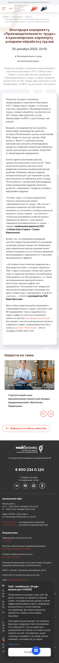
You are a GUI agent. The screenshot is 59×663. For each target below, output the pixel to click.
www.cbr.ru (6, 541)
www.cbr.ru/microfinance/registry (16, 549)
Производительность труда (29, 56)
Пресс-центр (17, 17)
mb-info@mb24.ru (9, 522)
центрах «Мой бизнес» (26, 328)
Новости (28, 17)
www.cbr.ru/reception (11, 557)
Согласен (29, 652)
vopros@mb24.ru (10, 525)
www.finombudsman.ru (16, 580)
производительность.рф (37, 318)
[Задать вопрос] (36, 650)
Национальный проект (29, 61)
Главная (5, 17)
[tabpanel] (29, 387)
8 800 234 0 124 (29, 469)
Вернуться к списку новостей (28, 428)
